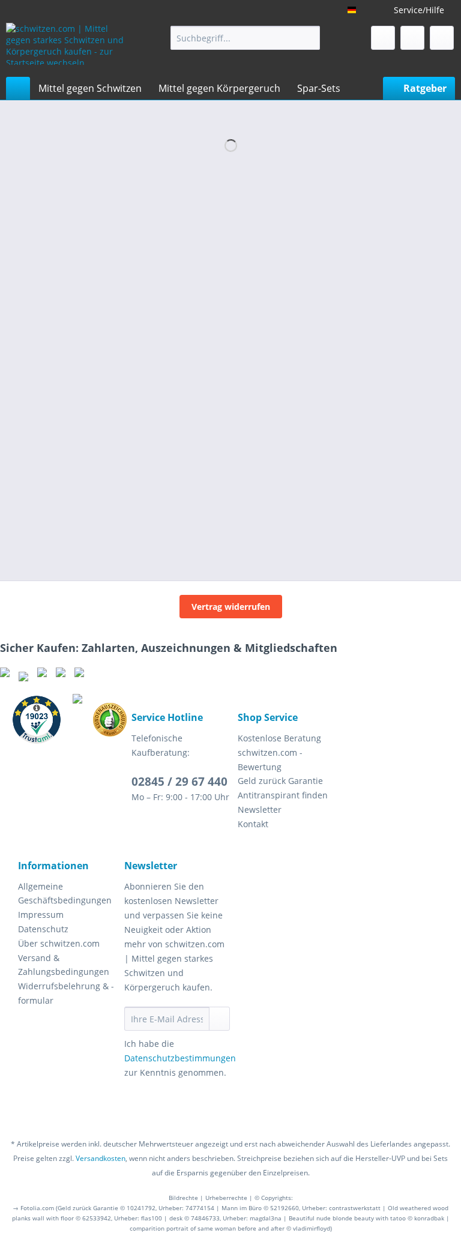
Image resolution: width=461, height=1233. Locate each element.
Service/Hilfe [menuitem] (419, 10)
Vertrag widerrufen (230, 606)
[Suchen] (309, 38)
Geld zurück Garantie (280, 780)
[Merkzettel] (383, 38)
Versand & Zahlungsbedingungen (63, 965)
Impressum (41, 914)
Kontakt (253, 824)
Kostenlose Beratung (279, 738)
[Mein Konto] (412, 38)
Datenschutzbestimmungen (180, 1058)
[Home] (18, 88)
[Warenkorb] (442, 38)
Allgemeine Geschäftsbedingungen (65, 893)
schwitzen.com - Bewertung (270, 760)
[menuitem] (245, 38)
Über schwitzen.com (59, 943)
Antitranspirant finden (283, 795)
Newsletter (260, 809)
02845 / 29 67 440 (179, 781)
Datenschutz (43, 929)
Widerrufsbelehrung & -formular (66, 993)
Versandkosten (100, 1158)
